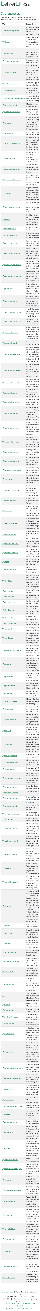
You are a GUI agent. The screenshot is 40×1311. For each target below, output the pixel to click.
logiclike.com (8, 677)
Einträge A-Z (16, 1303)
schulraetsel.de (9, 1034)
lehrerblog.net (8, 591)
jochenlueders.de (10, 501)
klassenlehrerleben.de (11, 544)
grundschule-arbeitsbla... (12, 354)
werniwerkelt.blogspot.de (12, 1190)
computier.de (8, 123)
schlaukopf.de (9, 984)
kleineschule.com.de (11, 553)
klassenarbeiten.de (10, 523)
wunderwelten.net (10, 1239)
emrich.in (7, 220)
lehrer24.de (8, 581)
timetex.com (8, 1114)
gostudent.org (8, 289)
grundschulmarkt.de (11, 413)
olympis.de (7, 906)
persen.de (7, 925)
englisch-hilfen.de (10, 229)
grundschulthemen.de (11, 452)
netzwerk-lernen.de (10, 855)
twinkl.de (7, 1148)
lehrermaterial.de (10, 623)
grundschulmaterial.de (11, 428)
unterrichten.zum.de (11, 1160)
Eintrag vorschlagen (29, 1303)
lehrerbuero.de (9, 597)
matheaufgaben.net (10, 756)
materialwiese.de (10, 719)
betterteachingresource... (12, 61)
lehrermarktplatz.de (10, 618)
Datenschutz (20, 1308)
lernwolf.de (8, 664)
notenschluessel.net (11, 882)
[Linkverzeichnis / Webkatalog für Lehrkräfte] (15, 4)
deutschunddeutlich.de (12, 170)
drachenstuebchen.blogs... (13, 207)
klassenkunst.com (10, 535)
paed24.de (30, 1308)
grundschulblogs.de (11, 343)
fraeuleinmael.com (10, 243)
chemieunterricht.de (11, 105)
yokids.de (7, 1252)
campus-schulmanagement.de (14, 98)
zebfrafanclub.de (9, 1278)
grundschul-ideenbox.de (12, 312)
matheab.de (8, 744)
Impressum (10, 1308)
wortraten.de (8, 1215)
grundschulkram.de (10, 393)
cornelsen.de (8, 133)
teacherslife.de (9, 1100)
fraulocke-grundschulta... (12, 253)
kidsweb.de (8, 511)
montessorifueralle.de (11, 814)
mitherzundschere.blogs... (13, 778)
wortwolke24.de (9, 1229)
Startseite (7, 1303)
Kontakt (20, 1306)
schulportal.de (9, 1024)
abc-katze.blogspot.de (11, 31)
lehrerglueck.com (10, 602)
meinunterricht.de (10, 769)
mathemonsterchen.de (11, 762)
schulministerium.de (11, 1017)
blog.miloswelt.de (10, 90)
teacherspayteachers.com (13, 1106)
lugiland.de (8, 693)
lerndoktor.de (8, 638)
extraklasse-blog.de (10, 235)
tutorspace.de (8, 1132)
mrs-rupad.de (8, 819)
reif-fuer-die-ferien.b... (11, 953)
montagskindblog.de (11, 787)
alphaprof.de (8, 53)
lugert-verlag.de (9, 686)
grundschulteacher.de (11, 442)
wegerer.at (7, 1180)
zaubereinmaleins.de (11, 1266)
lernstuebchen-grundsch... (13, 650)
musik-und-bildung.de (11, 828)
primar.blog (8, 933)
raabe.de (7, 944)
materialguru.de (9, 709)
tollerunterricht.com (10, 1122)
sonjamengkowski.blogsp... (13, 1068)
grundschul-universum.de (12, 321)
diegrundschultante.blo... (12, 180)
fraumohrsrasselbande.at (12, 276)
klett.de (6, 562)
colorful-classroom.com (12, 112)
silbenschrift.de (9, 1052)
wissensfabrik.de (10, 1202)
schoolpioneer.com (10, 997)
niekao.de (7, 868)
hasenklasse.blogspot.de (12, 470)
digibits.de (7, 193)
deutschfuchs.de (9, 158)
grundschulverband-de (12, 461)
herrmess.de (8, 479)
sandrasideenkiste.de (11, 962)
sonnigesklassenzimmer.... (13, 1078)
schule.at (7, 1005)
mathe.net (7, 731)
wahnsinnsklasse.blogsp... (13, 1169)
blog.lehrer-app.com (11, 84)
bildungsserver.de (10, 72)
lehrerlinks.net (9, 610)
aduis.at (6, 42)
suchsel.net (8, 1090)
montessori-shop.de (11, 806)
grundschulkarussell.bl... (12, 383)
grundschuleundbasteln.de (13, 370)
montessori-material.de (12, 798)
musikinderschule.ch (11, 841)
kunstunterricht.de (10, 569)
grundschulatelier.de (11, 333)
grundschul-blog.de (10, 301)
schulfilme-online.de (11, 1010)
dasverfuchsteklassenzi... (12, 143)
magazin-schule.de (10, 701)
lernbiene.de (8, 629)
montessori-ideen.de (11, 793)
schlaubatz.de (9, 972)
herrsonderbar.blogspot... (12, 490)
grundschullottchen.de (11, 402)
